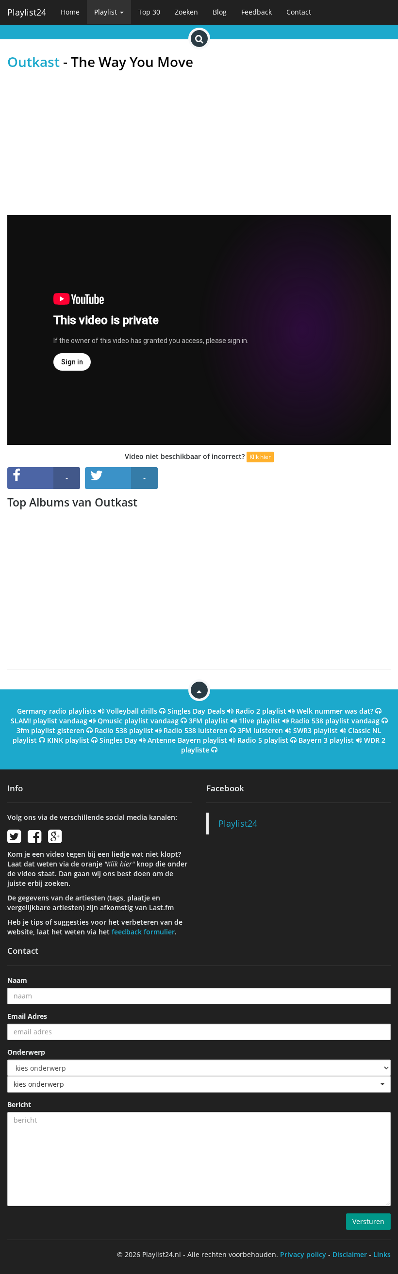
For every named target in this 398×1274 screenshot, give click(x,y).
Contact (298, 11)
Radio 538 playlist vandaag (335, 720)
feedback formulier (143, 931)
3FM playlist (209, 720)
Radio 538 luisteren (196, 730)
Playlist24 (26, 12)
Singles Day (118, 740)
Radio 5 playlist (262, 740)
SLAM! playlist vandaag (49, 720)
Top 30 (149, 11)
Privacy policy (303, 1254)
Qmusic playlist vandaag (138, 720)
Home (70, 11)
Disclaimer (349, 1254)
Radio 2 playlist (260, 711)
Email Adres (27, 1016)
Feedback (256, 11)
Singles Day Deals (196, 711)
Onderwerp (26, 1052)
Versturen (368, 1221)
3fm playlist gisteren (50, 730)
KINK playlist (68, 740)
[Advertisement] (199, 142)
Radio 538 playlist (124, 730)
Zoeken (186, 11)
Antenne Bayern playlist (187, 740)
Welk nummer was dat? (335, 711)
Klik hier (260, 457)
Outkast (33, 61)
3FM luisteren (260, 730)
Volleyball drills (131, 711)
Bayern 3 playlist (326, 740)
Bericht (19, 1104)
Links (382, 1254)
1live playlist (260, 720)
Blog (220, 11)
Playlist (106, 11)
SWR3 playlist (315, 730)
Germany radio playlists (56, 711)
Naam (17, 980)
